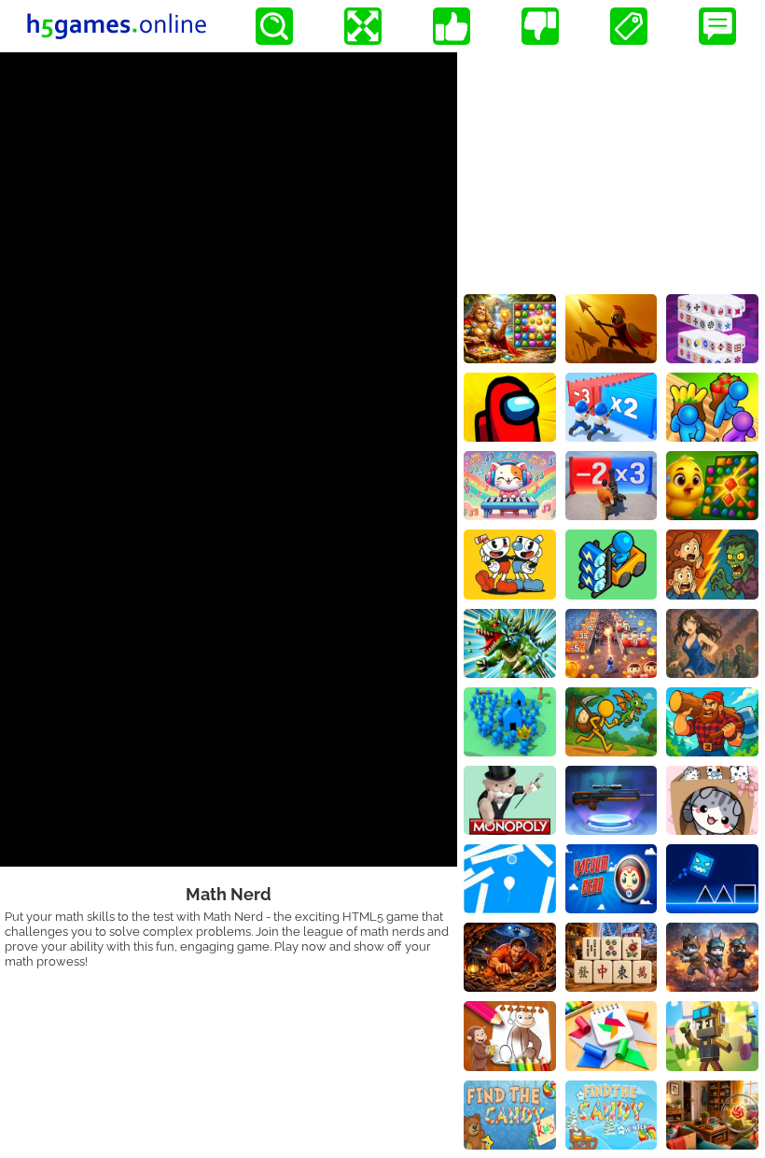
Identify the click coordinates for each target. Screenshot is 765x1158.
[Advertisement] (611, 169)
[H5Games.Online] (116, 26)
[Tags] (628, 26)
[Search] (274, 26)
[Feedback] (717, 26)
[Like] (451, 26)
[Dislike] (540, 26)
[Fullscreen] (363, 26)
